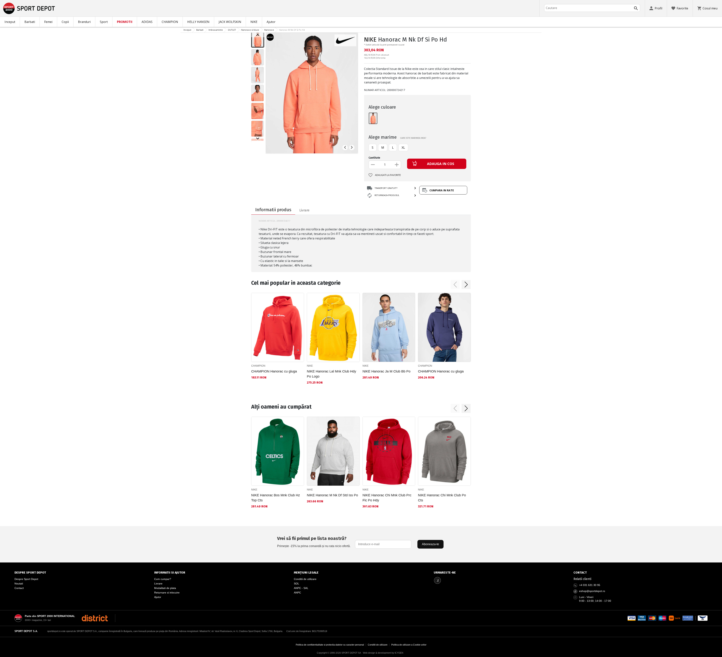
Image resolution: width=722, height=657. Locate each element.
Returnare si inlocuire (167, 592)
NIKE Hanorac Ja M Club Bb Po (386, 371)
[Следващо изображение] (257, 138)
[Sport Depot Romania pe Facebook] (437, 580)
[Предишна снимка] (345, 147)
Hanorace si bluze (250, 29)
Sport (104, 22)
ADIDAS (147, 22)
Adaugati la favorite (388, 175)
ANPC (297, 592)
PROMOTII (124, 22)
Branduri (84, 22)
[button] (455, 284)
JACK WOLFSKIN (230, 22)
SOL (296, 583)
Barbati (29, 22)
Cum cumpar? (162, 579)
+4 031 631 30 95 (589, 585)
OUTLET (232, 29)
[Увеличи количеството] (396, 164)
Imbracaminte (216, 29)
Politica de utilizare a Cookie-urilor (408, 644)
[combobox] (592, 8)
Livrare (158, 583)
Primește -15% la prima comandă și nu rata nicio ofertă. (313, 542)
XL (403, 147)
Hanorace (269, 29)
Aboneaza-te (430, 544)
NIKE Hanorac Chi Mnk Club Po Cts (442, 497)
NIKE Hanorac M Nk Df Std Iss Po (332, 495)
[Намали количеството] (373, 164)
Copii (65, 22)
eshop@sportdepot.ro (592, 591)
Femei (48, 22)
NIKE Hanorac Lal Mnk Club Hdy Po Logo (331, 373)
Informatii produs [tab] (273, 209)
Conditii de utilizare (305, 579)
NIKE (253, 22)
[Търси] (636, 8)
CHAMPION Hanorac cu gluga (274, 371)
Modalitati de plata (165, 588)
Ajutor (271, 22)
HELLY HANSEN (198, 22)
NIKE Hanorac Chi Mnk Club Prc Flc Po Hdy (387, 497)
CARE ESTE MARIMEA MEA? (413, 137)
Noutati (18, 583)
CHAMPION (170, 22)
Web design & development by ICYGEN (383, 653)
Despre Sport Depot (26, 579)
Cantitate (374, 157)
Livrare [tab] (304, 210)
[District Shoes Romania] (94, 618)
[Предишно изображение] (257, 35)
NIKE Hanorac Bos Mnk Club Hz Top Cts (275, 497)
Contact (19, 588)
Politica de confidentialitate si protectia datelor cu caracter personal (330, 644)
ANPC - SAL (301, 588)
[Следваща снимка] (352, 147)
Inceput (10, 22)
